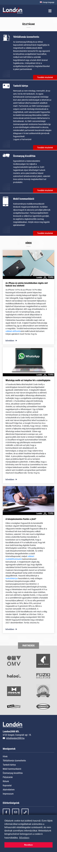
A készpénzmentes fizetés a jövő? (21, 519)
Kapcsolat (7, 785)
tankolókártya (12, 578)
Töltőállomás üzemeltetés (14, 760)
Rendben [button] (28, 845)
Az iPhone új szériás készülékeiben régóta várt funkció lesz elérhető (27, 284)
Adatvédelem (9, 789)
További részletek (45, 77)
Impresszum (8, 793)
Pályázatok (8, 777)
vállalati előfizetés (13, 331)
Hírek (5, 756)
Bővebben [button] (24, 838)
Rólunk (6, 781)
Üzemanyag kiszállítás (13, 773)
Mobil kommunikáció (12, 769)
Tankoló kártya (9, 764)
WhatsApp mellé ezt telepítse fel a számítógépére (28, 380)
